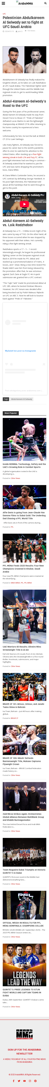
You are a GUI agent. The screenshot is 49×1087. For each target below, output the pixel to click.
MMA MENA (15, 583)
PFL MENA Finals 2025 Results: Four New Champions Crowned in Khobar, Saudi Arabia (23, 568)
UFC (4, 14)
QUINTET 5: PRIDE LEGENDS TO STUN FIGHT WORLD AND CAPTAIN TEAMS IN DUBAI (22, 992)
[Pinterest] (35, 1081)
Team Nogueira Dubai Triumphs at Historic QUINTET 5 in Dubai (24, 871)
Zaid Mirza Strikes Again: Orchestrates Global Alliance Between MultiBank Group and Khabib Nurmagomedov (23, 817)
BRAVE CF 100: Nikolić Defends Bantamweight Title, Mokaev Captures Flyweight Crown (22, 761)
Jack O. (20, 31)
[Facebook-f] (13, 1081)
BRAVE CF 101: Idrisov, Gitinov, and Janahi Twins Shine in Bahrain (23, 705)
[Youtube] (24, 1081)
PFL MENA (28, 583)
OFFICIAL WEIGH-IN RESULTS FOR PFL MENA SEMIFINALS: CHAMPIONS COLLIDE (23, 924)
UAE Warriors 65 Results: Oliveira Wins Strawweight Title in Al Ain (22, 648)
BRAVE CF (14, 718)
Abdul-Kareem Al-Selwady (21, 399)
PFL (12, 527)
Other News (15, 478)
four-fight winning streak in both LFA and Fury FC (22, 156)
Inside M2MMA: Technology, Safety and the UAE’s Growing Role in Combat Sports (24, 466)
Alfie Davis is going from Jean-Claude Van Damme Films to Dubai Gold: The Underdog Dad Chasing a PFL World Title (24, 515)
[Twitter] (19, 1081)
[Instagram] (30, 1081)
